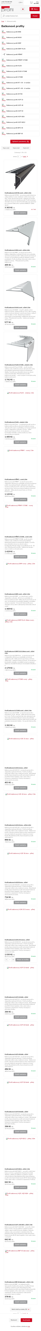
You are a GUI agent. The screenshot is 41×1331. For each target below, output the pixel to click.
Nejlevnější (16, 148)
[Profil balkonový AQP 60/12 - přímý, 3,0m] (20, 1152)
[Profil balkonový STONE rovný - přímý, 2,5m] (20, 694)
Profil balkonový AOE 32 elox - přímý (16, 768)
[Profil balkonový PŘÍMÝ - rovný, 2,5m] (20, 462)
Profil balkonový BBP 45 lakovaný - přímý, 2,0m (19, 1282)
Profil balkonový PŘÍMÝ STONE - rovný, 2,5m (18, 537)
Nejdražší (26, 148)
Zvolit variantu (20, 213)
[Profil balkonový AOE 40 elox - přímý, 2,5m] (20, 808)
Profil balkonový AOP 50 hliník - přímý (16, 1111)
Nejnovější (6, 148)
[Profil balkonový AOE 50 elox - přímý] (20, 865)
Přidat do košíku (23, 960)
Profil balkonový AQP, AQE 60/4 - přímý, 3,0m (18, 1224)
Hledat (35, 16)
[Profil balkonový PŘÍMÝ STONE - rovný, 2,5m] (20, 520)
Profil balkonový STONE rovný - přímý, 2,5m (18, 710)
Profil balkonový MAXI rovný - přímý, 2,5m (17, 307)
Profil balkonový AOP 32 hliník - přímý (16, 997)
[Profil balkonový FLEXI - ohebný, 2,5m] (20, 405)
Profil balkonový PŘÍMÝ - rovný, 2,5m (16, 479)
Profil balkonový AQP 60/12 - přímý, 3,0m (17, 1169)
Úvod (2, 21)
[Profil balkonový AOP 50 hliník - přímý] (20, 1095)
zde (29, 1326)
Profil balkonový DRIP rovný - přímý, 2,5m (17, 594)
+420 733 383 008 (6, 2)
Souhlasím (26, 1320)
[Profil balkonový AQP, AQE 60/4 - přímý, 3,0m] (20, 1208)
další (24, 156)
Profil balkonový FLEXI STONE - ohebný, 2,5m (19, 365)
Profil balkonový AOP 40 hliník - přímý (16, 1054)
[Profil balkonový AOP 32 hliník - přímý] (20, 980)
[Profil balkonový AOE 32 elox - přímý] (20, 751)
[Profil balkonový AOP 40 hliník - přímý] (20, 1037)
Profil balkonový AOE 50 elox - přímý (16, 882)
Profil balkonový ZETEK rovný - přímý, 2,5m (18, 193)
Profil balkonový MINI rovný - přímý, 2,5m (17, 250)
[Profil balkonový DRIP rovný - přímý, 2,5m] (20, 577)
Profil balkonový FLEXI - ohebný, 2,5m (16, 422)
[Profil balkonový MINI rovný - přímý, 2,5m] (20, 233)
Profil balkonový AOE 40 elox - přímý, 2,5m (18, 825)
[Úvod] (9, 9)
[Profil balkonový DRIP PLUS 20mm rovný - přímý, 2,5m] (20, 634)
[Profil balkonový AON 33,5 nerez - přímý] (20, 923)
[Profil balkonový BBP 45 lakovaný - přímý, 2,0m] (20, 1265)
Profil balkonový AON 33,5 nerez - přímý (17, 940)
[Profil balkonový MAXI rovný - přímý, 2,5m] (20, 290)
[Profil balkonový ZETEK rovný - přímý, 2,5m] (20, 176)
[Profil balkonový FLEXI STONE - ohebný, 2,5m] (20, 348)
